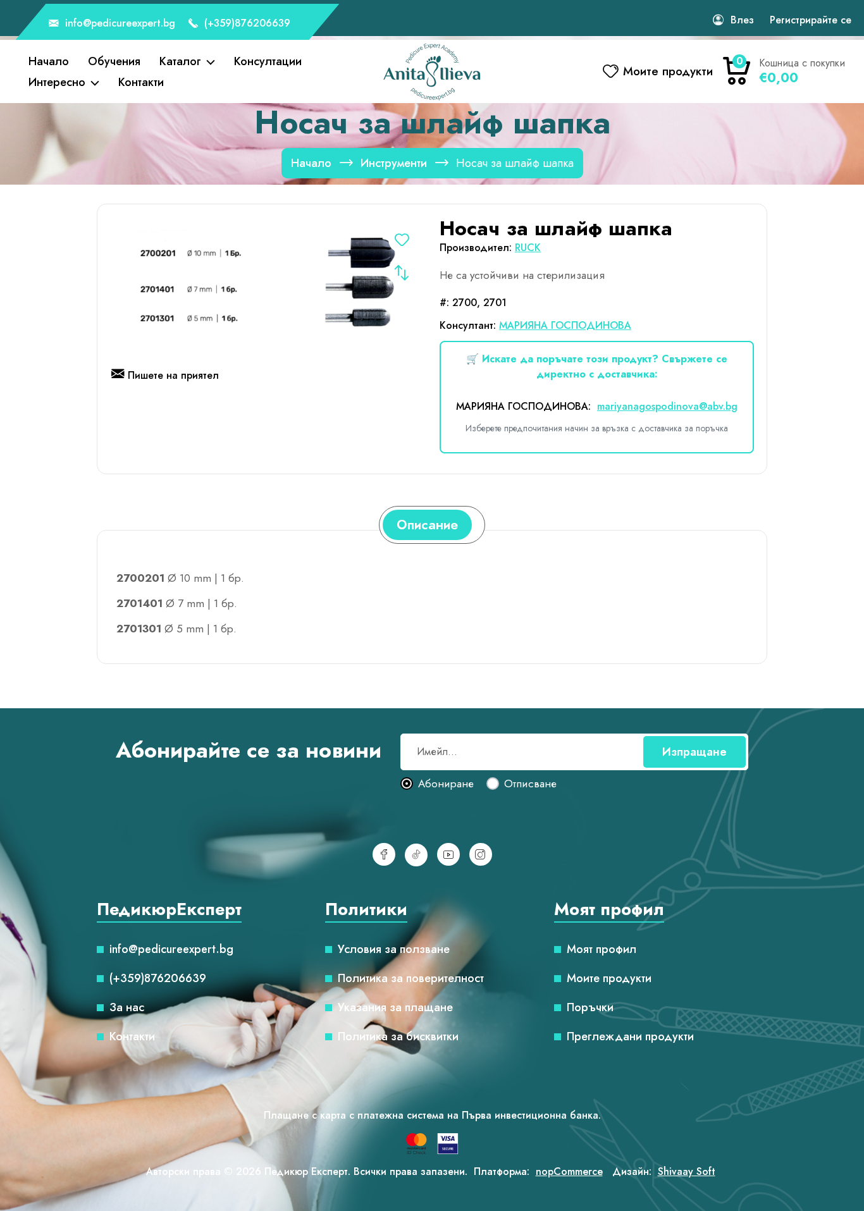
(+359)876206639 (245, 23)
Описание (427, 524)
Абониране (446, 784)
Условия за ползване (394, 949)
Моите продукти (609, 978)
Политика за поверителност (411, 978)
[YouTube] (448, 854)
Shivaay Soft (686, 1171)
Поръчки (590, 1007)
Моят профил (601, 949)
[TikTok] (416, 855)
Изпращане (694, 752)
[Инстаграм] (480, 854)
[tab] (427, 525)
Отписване (530, 784)
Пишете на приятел (173, 375)
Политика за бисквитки (398, 1036)
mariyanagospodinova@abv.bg (667, 406)
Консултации (268, 61)
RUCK (528, 247)
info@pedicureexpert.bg (118, 23)
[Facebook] (384, 854)
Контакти (141, 82)
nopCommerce (569, 1171)
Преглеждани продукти (630, 1036)
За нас (126, 1007)
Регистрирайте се (810, 20)
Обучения (114, 61)
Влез (742, 20)
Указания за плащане (395, 1007)
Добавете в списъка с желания (401, 239)
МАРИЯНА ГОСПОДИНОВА (565, 325)
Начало (48, 61)
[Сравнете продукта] (401, 272)
